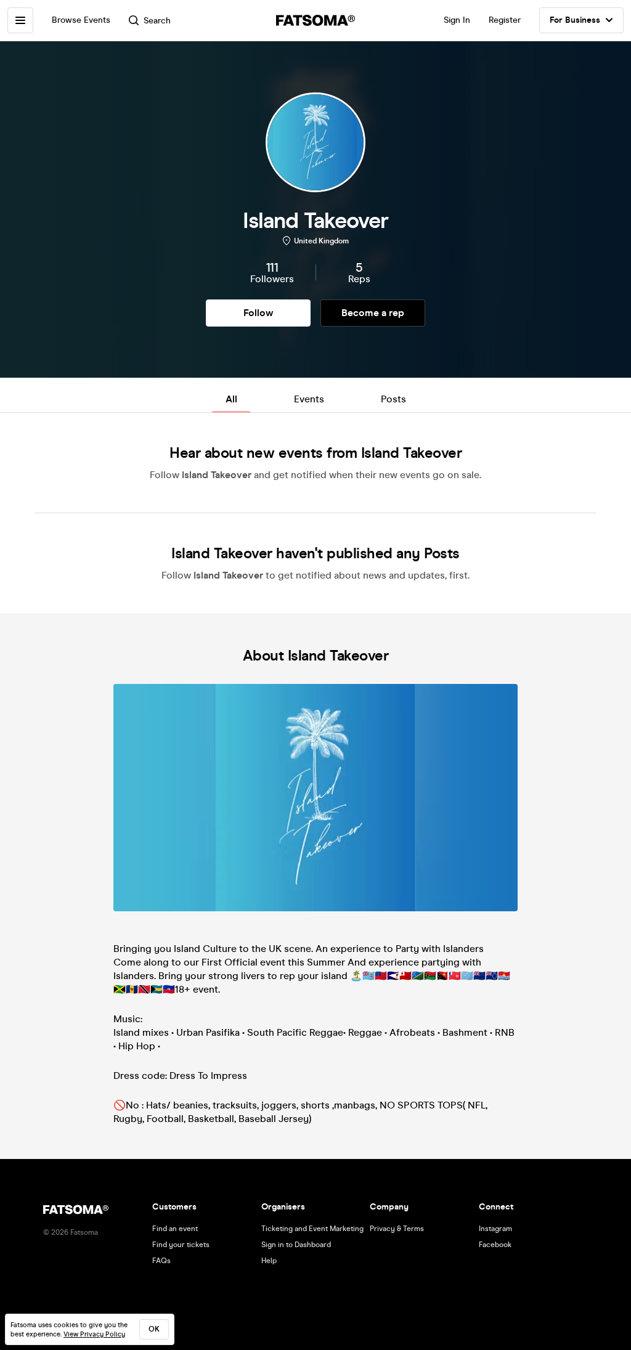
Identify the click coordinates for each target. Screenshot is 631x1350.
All (231, 399)
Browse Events (81, 20)
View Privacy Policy (94, 1334)
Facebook (495, 1244)
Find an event (175, 1228)
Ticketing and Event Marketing (312, 1228)
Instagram (495, 1228)
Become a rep (372, 313)
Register (505, 20)
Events (309, 399)
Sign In (457, 20)
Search (157, 20)
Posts (393, 399)
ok (154, 1329)
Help (269, 1260)
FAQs (161, 1260)
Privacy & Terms (397, 1228)
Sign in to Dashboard (296, 1244)
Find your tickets (181, 1244)
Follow (258, 313)
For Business (575, 20)
